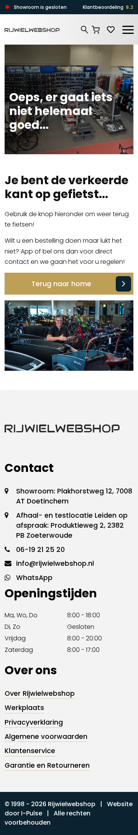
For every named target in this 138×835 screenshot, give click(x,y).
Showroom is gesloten (40, 7)
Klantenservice (30, 750)
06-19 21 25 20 (40, 549)
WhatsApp (34, 577)
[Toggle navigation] (127, 28)
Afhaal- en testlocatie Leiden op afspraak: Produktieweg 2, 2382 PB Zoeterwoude (72, 525)
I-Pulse (31, 813)
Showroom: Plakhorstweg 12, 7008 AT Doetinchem (74, 496)
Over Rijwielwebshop (40, 693)
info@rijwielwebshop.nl (55, 563)
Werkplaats (24, 707)
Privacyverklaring (34, 722)
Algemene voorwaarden (46, 736)
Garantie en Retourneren (47, 765)
